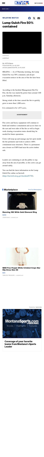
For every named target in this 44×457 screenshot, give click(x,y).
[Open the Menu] (3, 3)
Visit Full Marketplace (35, 189)
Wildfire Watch (10, 18)
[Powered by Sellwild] (39, 307)
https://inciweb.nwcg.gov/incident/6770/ (18, 176)
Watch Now (38, 3)
